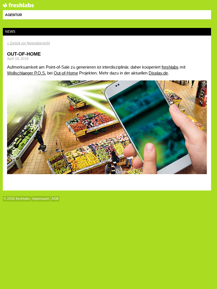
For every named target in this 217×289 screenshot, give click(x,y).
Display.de (158, 73)
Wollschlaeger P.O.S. (26, 73)
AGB (54, 199)
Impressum (40, 199)
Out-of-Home (24, 53)
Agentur (13, 15)
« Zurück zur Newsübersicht (28, 43)
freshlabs (18, 5)
